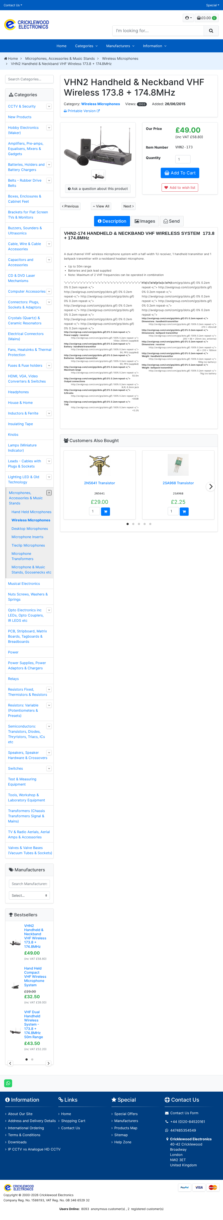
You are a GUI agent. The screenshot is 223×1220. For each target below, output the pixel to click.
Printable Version (82, 111)
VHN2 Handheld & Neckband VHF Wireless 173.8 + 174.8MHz (35, 936)
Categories (84, 46)
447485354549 (183, 1130)
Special (211, 5)
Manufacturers (118, 46)
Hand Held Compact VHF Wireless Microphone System (35, 976)
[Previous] (10, 1063)
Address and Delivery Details (32, 1121)
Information (152, 46)
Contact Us (12, 5)
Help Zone (122, 1142)
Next (127, 206)
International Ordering (26, 1128)
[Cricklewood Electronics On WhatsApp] (8, 1083)
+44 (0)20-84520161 (187, 1121)
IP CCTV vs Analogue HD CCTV (34, 1149)
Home (61, 46)
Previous (71, 206)
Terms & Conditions (24, 1135)
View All (102, 206)
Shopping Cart (73, 1121)
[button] (188, 18)
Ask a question (99, 188)
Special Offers (126, 1114)
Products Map (125, 1128)
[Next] (210, 486)
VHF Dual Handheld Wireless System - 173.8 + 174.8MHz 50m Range (33, 1024)
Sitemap (121, 1135)
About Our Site (20, 1114)
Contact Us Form (183, 1113)
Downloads (17, 1142)
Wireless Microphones (120, 58)
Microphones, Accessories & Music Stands (60, 58)
